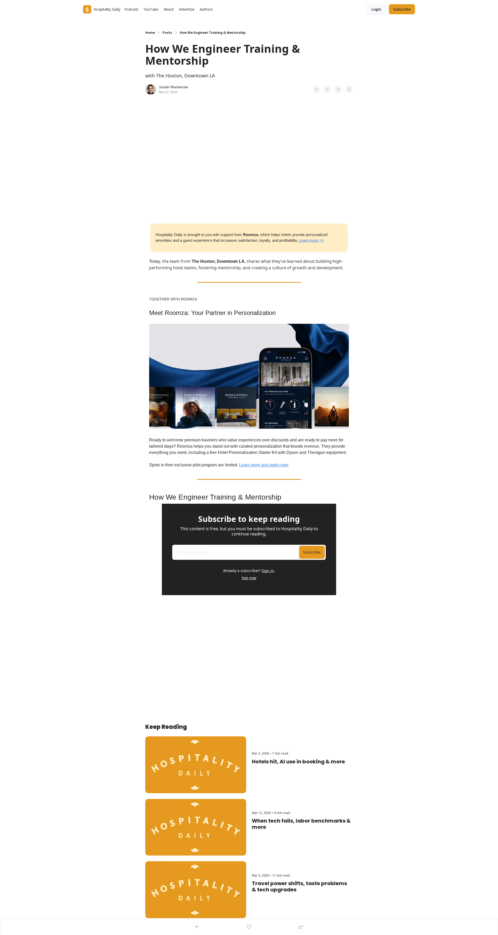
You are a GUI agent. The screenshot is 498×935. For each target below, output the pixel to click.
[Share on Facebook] (316, 89)
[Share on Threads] (338, 89)
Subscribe (312, 552)
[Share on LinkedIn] (349, 89)
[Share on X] (327, 89)
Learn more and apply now (263, 465)
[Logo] (87, 9)
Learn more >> (311, 240)
